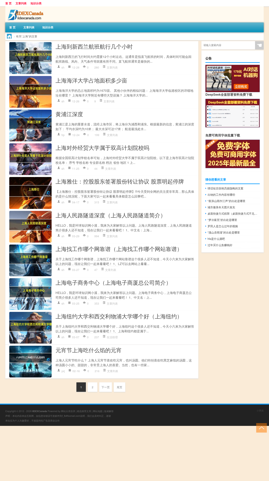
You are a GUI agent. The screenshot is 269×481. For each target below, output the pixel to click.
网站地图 (97, 411)
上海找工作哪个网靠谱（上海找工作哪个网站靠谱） (119, 249)
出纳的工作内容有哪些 (221, 194)
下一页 (105, 387)
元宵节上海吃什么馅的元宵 (89, 350)
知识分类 (36, 3)
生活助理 (112, 337)
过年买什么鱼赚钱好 (220, 245)
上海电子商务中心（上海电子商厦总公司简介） (113, 282)
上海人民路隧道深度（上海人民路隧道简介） (111, 215)
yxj (63, 371)
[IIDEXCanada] (26, 8)
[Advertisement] (118, 453)
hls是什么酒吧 (216, 239)
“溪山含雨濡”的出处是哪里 (224, 232)
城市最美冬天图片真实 (221, 207)
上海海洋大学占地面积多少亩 (91, 80)
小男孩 (260, 410)
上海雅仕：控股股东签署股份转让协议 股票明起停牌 (120, 181)
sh (62, 67)
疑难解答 (109, 411)
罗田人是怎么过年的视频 (223, 226)
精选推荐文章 (84, 411)
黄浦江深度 (69, 114)
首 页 (8, 3)
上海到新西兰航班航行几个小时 (94, 46)
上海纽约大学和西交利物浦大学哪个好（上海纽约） (119, 316)
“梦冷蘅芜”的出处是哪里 (222, 220)
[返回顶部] (260, 427)
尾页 (119, 387)
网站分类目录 (68, 411)
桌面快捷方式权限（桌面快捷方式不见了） (234, 213)
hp (63, 135)
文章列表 (21, 3)
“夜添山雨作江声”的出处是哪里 (226, 201)
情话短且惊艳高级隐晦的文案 (225, 188)
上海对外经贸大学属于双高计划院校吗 (102, 147)
